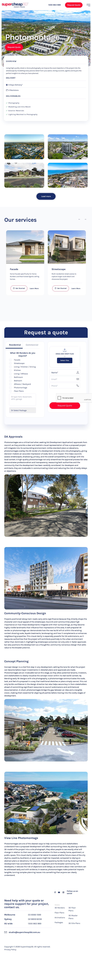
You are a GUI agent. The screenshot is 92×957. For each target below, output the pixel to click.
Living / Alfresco (21, 374)
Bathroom (18, 377)
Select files (64, 360)
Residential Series (17, 31)
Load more (46, 196)
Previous (79, 219)
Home (8, 31)
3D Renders (60, 908)
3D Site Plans (74, 923)
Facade (14, 269)
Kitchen (17, 370)
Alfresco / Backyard (22, 384)
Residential (15, 345)
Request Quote (73, 5)
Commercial (32, 345)
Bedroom (18, 380)
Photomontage (20, 387)
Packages (59, 922)
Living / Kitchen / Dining (25, 367)
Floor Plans (19, 391)
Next (85, 219)
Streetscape (59, 269)
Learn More (34, 288)
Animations (60, 917)
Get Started (20, 288)
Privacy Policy (10, 949)
